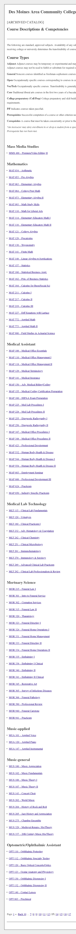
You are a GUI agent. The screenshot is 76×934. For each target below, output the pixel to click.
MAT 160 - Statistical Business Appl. (28, 272)
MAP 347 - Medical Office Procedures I (29, 431)
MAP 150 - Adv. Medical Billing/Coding (29, 384)
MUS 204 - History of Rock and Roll (28, 806)
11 (44, 914)
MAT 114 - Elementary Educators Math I (29, 217)
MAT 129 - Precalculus (21, 238)
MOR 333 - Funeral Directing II (25, 643)
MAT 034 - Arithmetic (20, 170)
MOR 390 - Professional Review (25, 704)
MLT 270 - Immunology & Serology (27, 557)
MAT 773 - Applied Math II (23, 326)
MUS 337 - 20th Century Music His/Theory (31, 833)
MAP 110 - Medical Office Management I (30, 357)
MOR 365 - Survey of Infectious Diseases (30, 690)
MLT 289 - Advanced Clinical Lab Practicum (31, 564)
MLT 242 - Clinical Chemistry (24, 537)
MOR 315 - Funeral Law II (23, 609)
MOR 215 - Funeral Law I (22, 588)
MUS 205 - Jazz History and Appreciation (30, 813)
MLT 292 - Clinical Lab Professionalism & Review (34, 571)
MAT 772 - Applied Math (22, 319)
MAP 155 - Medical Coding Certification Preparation (35, 391)
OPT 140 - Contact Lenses (22, 892)
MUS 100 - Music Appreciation (25, 766)
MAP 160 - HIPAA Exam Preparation (28, 398)
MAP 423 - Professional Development (28, 445)
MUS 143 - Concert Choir (22, 793)
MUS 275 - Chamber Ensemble (25, 820)
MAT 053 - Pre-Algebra (21, 177)
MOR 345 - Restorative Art (23, 683)
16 (65, 914)
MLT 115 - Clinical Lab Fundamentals (28, 510)
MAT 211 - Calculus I (20, 292)
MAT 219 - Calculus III (21, 306)
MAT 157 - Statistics (19, 265)
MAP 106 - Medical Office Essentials (28, 350)
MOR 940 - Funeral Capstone (24, 710)
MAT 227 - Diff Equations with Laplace (29, 312)
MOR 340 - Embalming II (22, 670)
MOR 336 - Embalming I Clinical (26, 663)
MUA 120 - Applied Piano (22, 741)
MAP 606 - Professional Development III (30, 479)
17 (69, 914)
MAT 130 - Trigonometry (22, 244)
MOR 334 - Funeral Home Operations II (29, 650)
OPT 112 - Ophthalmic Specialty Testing (29, 858)
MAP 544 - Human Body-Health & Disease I (32, 459)
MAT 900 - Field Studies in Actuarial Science (32, 333)
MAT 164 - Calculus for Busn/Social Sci (29, 285)
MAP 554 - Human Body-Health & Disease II (32, 465)
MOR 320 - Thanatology (21, 616)
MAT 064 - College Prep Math (24, 190)
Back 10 (22, 914)
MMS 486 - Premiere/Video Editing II (28, 153)
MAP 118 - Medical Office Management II (30, 364)
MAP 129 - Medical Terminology (26, 370)
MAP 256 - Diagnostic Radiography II (28, 425)
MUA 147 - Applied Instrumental (26, 748)
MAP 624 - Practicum (20, 486)
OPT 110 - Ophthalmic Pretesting (26, 851)
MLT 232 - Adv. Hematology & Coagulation (31, 530)
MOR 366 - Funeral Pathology (24, 697)
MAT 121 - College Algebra (23, 231)
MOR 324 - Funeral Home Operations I (29, 629)
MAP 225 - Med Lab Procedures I (26, 404)
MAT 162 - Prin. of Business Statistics (28, 278)
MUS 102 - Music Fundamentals (25, 773)
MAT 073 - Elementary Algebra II (26, 197)
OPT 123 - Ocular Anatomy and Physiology (31, 871)
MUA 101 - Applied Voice (22, 735)
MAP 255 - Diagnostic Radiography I (28, 418)
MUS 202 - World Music (22, 800)
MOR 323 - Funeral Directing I (25, 622)
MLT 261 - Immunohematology (25, 551)
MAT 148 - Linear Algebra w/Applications (30, 258)
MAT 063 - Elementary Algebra (25, 184)
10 (40, 914)
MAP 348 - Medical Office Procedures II (29, 438)
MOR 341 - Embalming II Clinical (26, 676)
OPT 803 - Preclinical (20, 899)
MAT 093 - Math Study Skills (24, 204)
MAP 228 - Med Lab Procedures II (27, 411)
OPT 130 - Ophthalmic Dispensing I (27, 878)
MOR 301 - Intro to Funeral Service (27, 595)
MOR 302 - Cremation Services (25, 602)
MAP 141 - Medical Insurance (24, 377)
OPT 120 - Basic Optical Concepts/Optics (30, 865)
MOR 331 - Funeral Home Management (29, 636)
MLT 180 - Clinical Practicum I (25, 523)
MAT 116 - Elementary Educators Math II (30, 224)
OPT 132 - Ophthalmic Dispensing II (28, 885)
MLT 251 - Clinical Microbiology (26, 544)
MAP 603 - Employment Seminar (26, 472)
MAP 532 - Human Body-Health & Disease (31, 452)
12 (48, 914)
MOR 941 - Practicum (20, 717)
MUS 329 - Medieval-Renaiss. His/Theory (30, 827)
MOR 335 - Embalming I (22, 656)
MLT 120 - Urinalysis (20, 517)
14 (57, 914)
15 (61, 914)
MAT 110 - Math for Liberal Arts (26, 211)
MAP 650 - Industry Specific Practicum (29, 492)
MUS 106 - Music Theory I (23, 779)
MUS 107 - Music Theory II (23, 786)
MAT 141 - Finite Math (21, 251)
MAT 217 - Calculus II (20, 299)
